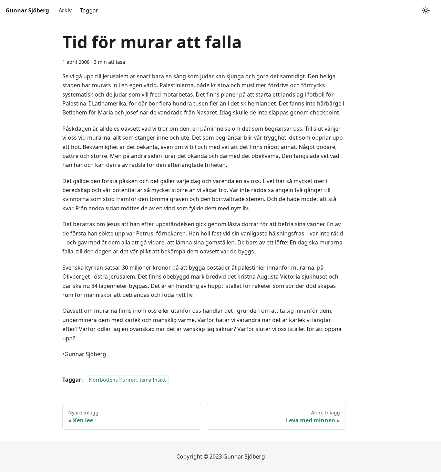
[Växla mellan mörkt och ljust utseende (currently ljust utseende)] (425, 10)
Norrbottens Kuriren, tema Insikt (127, 379)
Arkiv (65, 10)
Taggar (89, 10)
